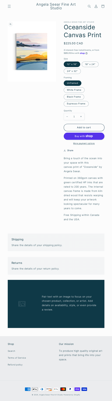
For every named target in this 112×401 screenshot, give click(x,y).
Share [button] (70, 150)
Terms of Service (17, 358)
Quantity (68, 110)
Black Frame (74, 96)
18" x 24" (90, 64)
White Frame (74, 90)
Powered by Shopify (72, 395)
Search (11, 351)
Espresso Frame (76, 103)
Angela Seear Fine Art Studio (51, 395)
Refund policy (15, 364)
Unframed (72, 83)
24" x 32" (72, 71)
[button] (9, 6)
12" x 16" (72, 64)
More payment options (84, 143)
